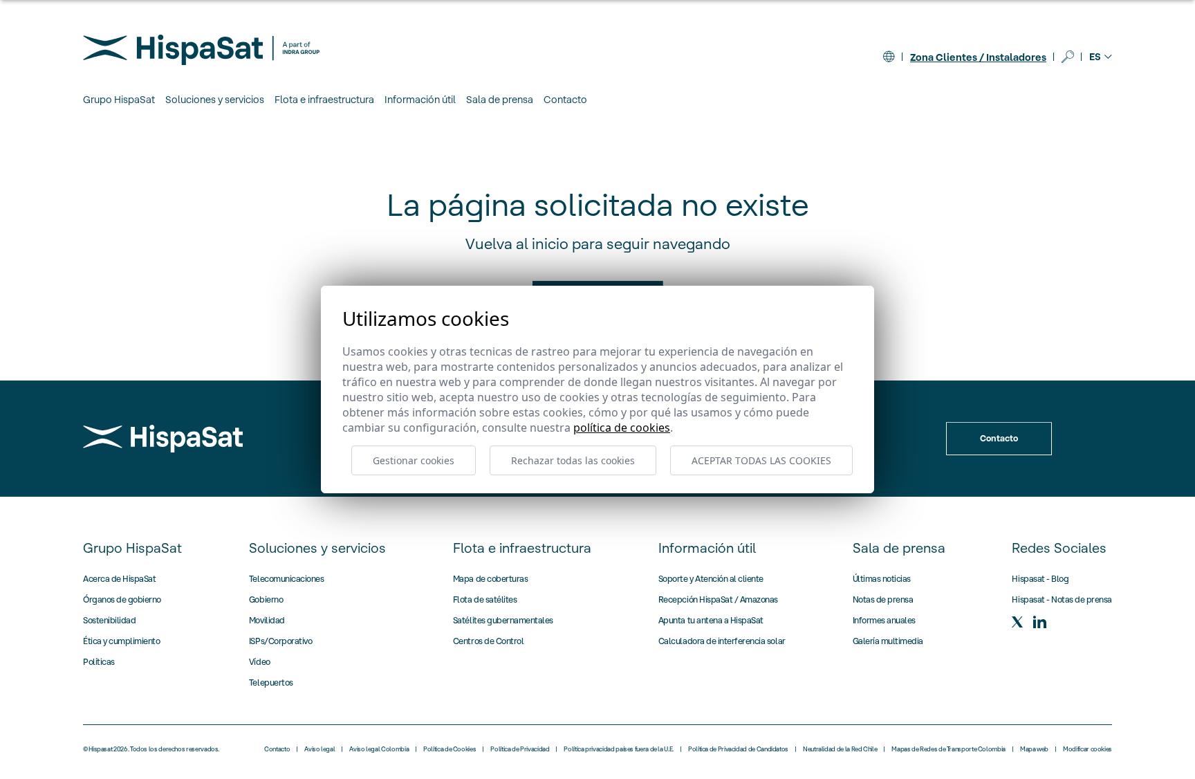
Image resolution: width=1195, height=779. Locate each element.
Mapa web (1034, 749)
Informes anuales (884, 620)
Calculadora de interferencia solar (722, 641)
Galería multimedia (888, 641)
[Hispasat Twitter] (1017, 621)
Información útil (707, 548)
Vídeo (259, 662)
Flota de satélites (485, 599)
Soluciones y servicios (317, 548)
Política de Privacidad (519, 749)
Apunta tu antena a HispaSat (710, 620)
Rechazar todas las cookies (573, 460)
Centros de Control (488, 641)
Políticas (99, 662)
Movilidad (267, 620)
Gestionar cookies (413, 460)
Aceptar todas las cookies (761, 460)
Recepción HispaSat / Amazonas (718, 599)
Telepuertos (271, 682)
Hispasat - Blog (1040, 579)
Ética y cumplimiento (121, 641)
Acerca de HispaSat (119, 579)
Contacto (565, 99)
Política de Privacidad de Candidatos (738, 749)
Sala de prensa (899, 548)
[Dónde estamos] (888, 57)
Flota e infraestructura (522, 548)
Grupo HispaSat (132, 548)
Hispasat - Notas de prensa (1062, 599)
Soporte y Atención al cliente (710, 579)
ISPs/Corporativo (280, 641)
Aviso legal (319, 749)
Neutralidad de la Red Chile (840, 749)
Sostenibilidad (109, 620)
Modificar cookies (1087, 749)
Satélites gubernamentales (503, 620)
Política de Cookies (449, 749)
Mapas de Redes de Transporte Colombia (948, 749)
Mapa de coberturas (490, 579)
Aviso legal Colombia (379, 749)
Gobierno (266, 599)
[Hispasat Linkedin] (1039, 622)
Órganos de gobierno (122, 599)
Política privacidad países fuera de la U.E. (619, 749)
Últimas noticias (882, 579)
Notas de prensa (883, 599)
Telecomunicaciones (286, 579)
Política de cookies (621, 427)
